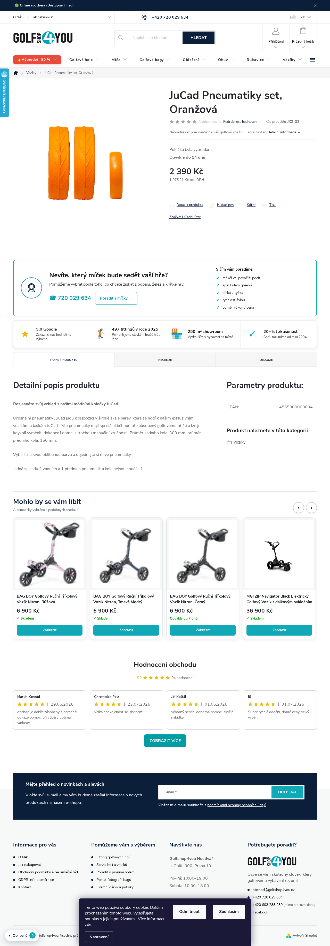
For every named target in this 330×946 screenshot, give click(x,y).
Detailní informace (281, 132)
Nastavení (99, 937)
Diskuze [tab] (266, 360)
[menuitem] (37, 59)
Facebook (260, 912)
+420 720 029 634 (268, 897)
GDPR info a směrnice (36, 879)
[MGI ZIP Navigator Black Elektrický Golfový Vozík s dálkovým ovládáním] (279, 554)
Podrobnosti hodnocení (240, 122)
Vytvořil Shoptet (305, 935)
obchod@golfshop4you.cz (274, 889)
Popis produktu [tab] (64, 360)
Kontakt (24, 887)
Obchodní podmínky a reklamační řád (48, 872)
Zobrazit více (165, 741)
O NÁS (18, 17)
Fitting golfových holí (113, 857)
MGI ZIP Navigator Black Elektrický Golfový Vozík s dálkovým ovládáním (279, 599)
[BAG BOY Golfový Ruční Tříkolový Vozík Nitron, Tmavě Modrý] (126, 554)
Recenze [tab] (165, 360)
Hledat (199, 38)
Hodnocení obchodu (165, 664)
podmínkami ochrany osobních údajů (236, 805)
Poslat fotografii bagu (113, 879)
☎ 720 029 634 (70, 298)
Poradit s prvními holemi (115, 872)
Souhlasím (229, 911)
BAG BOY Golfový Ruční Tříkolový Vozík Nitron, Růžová (47, 599)
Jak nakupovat (42, 17)
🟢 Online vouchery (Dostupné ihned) (47, 5)
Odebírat (287, 792)
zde (88, 924)
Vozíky (239, 442)
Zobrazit (49, 630)
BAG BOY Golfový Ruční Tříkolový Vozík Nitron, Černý (200, 599)
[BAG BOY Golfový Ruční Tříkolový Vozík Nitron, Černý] (203, 554)
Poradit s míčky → (116, 298)
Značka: (185, 217)
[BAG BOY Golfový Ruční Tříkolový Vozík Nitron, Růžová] (49, 554)
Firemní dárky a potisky (115, 887)
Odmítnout (189, 911)
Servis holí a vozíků (111, 864)
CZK (302, 17)
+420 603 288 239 (268, 904)
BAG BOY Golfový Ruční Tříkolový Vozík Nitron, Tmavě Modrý (123, 599)
